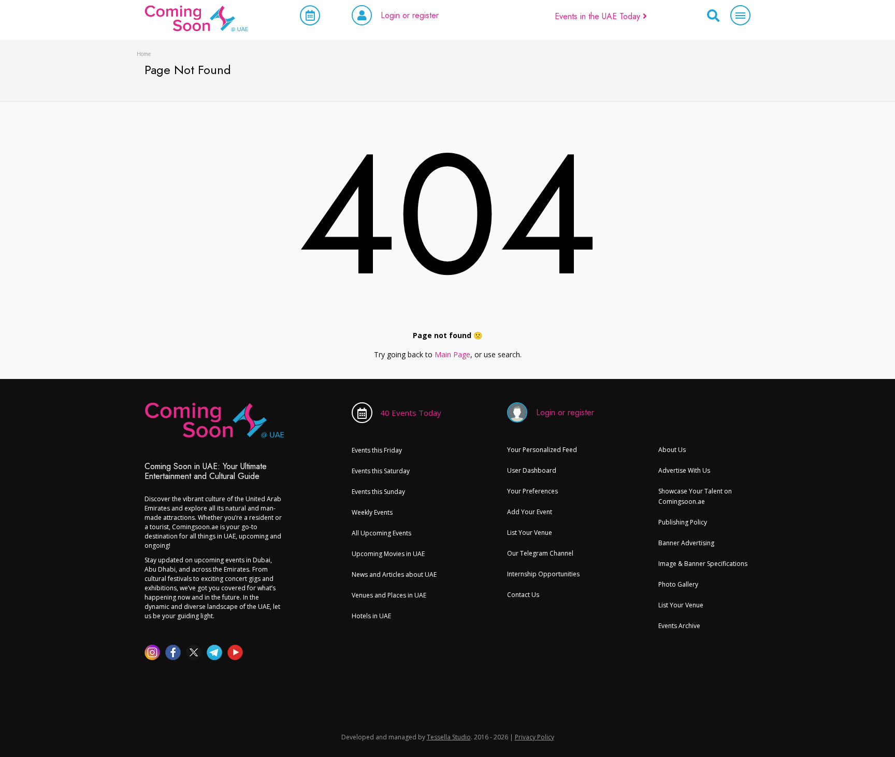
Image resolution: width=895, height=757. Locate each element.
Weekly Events (372, 512)
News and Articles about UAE (394, 574)
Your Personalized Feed (542, 449)
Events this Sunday (378, 491)
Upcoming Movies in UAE (388, 553)
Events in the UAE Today (599, 16)
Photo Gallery (678, 584)
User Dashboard (531, 470)
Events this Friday (377, 450)
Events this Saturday (381, 471)
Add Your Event (529, 511)
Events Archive (679, 625)
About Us (672, 449)
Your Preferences (532, 491)
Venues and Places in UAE (389, 595)
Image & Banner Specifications (702, 563)
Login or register (410, 15)
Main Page (452, 354)
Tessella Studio (449, 737)
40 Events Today (410, 412)
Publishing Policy (682, 522)
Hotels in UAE (371, 616)
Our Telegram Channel (540, 553)
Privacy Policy (534, 737)
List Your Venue (529, 532)
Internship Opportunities (543, 574)
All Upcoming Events (381, 533)
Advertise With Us (684, 470)
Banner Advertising (686, 542)
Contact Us (523, 594)
